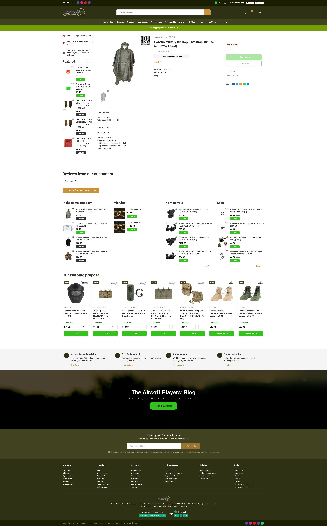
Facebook (233, 84)
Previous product (256, 37)
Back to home (259, 37)
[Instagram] (81, 2)
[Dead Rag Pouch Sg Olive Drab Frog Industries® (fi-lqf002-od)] (68, 105)
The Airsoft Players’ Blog (163, 392)
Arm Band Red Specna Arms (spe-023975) (84, 69)
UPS (229, 365)
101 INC (163, 73)
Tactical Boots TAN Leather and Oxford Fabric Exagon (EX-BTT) (221, 313)
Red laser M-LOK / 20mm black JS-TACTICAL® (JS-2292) (193, 210)
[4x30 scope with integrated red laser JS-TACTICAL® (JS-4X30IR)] (171, 228)
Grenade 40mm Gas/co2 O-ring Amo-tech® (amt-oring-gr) (246, 210)
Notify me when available (172, 56)
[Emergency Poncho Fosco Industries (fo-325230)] (68, 228)
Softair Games (81, 523)
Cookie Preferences (105, 523)
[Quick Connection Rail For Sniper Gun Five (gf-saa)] (222, 242)
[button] (88, 61)
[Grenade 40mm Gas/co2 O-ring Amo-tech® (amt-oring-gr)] (222, 213)
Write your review (163, 51)
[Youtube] (85, 2)
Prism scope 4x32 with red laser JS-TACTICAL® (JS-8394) (194, 238)
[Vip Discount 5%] (119, 213)
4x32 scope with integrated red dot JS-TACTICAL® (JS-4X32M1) (195, 252)
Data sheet (103, 112)
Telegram (248, 84)
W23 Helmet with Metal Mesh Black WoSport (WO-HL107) (76, 313)
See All (207, 266)
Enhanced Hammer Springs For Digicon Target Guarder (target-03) (247, 252)
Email (240, 84)
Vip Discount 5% (134, 209)
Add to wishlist (232, 75)
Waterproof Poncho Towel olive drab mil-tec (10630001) (91, 210)
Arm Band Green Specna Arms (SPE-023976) (84, 86)
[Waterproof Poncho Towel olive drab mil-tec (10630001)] (68, 213)
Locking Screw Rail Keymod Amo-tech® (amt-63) (247, 224)
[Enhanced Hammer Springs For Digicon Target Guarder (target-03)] (222, 256)
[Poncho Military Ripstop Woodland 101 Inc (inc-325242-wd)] (68, 256)
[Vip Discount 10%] (119, 227)
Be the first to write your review (82, 190)
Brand (99, 117)
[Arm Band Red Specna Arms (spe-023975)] (68, 72)
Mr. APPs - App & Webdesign (128, 523)
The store (75, 365)
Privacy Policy (214, 452)
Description (103, 127)
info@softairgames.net (208, 504)
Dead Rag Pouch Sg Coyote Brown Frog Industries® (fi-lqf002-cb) (84, 123)
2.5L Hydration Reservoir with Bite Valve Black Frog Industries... (134, 313)
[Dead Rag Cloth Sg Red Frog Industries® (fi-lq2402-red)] (68, 143)
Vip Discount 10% (134, 223)
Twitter (237, 84)
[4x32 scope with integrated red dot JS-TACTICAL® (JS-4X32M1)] (171, 256)
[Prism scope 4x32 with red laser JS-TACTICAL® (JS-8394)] (171, 242)
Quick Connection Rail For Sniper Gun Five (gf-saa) (245, 238)
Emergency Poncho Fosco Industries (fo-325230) (91, 224)
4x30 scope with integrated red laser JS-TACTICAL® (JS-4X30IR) (196, 224)
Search (207, 12)
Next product (262, 37)
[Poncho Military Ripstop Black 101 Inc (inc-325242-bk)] (68, 242)
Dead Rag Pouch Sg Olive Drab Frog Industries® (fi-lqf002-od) (84, 104)
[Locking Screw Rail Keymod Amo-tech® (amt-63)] (222, 228)
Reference (101, 120)
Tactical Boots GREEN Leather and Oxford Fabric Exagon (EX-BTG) (251, 313)
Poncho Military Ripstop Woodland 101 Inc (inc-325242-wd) (92, 252)
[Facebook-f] (78, 2)
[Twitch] (89, 2)
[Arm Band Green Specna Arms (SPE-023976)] (68, 88)
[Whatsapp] (262, 523)
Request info (233, 71)
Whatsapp (222, 3)
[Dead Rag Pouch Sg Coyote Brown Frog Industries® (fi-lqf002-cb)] (68, 124)
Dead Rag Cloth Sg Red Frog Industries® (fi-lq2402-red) (83, 142)
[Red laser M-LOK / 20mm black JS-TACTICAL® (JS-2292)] (171, 213)
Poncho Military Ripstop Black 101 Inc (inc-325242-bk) (91, 238)
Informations (127, 365)
